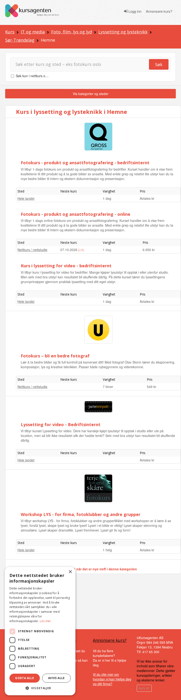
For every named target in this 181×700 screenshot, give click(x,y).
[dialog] (40, 631)
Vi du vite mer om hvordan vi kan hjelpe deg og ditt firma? (112, 679)
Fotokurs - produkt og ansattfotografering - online (75, 214)
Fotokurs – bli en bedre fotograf (55, 356)
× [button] (70, 572)
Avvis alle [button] (56, 678)
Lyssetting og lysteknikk (123, 32)
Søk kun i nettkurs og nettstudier (40, 75)
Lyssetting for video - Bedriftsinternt (60, 424)
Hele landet (25, 198)
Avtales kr (147, 198)
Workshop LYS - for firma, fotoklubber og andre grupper (80, 514)
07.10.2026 (69, 249)
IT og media (33, 32)
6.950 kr (149, 249)
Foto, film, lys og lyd (71, 32)
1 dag (107, 198)
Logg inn (134, 11)
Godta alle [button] (24, 678)
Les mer (45, 621)
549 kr (151, 386)
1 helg (107, 550)
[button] (40, 688)
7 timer (108, 386)
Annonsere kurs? (159, 11)
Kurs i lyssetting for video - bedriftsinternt (66, 265)
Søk (158, 64)
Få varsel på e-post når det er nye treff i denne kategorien (91, 569)
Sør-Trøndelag (19, 40)
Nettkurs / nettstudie (32, 249)
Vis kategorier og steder (90, 93)
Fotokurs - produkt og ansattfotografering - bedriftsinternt (85, 162)
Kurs (9, 32)
